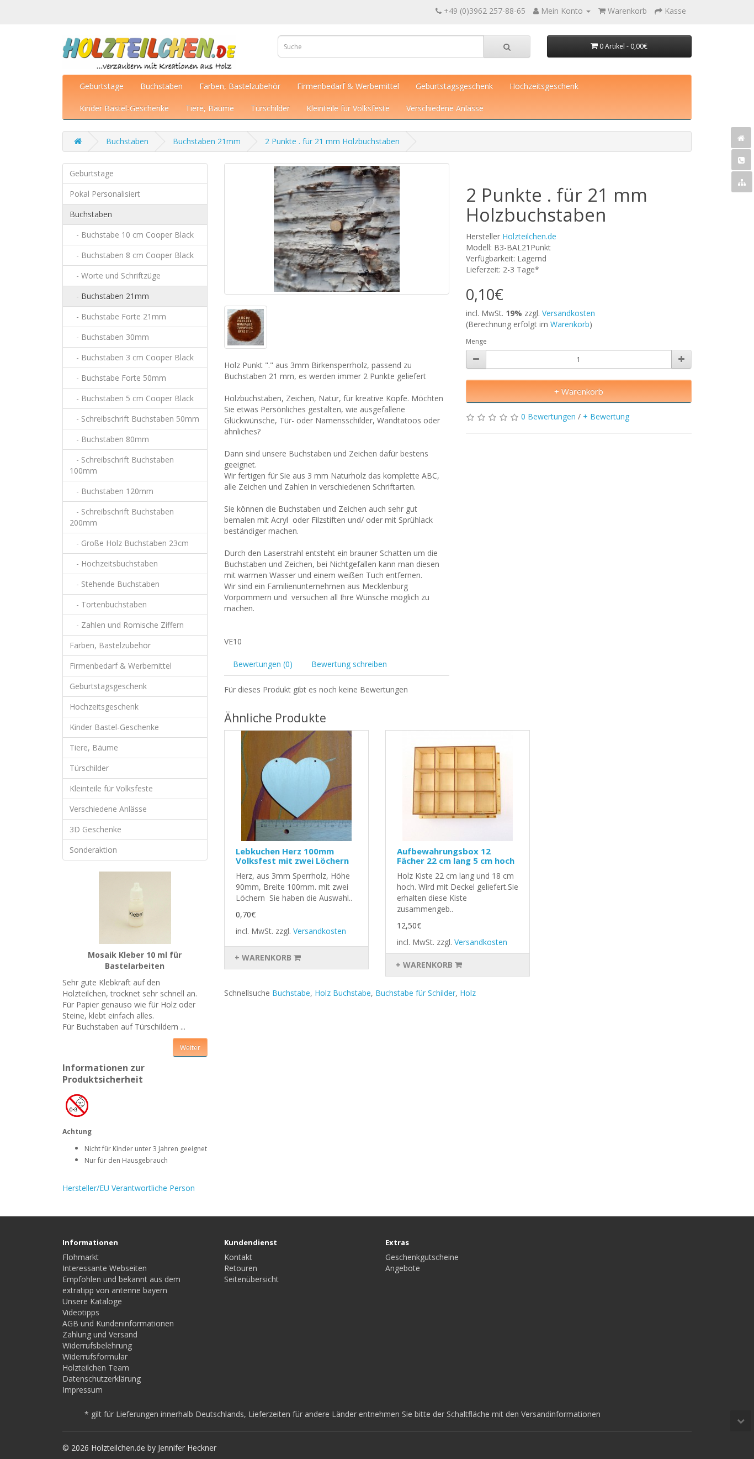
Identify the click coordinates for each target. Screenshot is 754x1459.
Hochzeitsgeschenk (543, 86)
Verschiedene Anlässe (445, 108)
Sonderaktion (93, 849)
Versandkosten (568, 313)
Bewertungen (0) (263, 664)
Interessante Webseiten (104, 1268)
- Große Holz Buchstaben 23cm (129, 543)
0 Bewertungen (548, 416)
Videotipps (80, 1312)
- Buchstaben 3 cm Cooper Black (132, 357)
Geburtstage (101, 86)
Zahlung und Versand (99, 1334)
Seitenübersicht (251, 1279)
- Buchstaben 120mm (111, 491)
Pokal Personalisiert (105, 193)
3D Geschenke (95, 829)
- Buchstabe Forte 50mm (118, 377)
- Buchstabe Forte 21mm (118, 316)
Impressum (82, 1389)
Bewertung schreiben (349, 664)
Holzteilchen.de (529, 236)
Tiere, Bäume (209, 108)
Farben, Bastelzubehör (239, 86)
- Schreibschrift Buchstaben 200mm (122, 517)
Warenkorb (570, 324)
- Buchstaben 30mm (109, 337)
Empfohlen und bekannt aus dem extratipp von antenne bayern (121, 1284)
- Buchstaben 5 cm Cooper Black (132, 398)
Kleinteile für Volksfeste (348, 108)
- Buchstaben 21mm (109, 296)
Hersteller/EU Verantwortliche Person (128, 1188)
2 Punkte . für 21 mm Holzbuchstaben (332, 141)
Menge (476, 341)
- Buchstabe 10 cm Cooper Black (132, 234)
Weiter (190, 1047)
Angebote (402, 1268)
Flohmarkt (80, 1257)
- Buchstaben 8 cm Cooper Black (132, 255)
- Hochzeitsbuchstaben (114, 563)
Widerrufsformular (95, 1356)
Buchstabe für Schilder (415, 993)
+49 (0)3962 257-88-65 (484, 11)
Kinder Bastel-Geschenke (124, 108)
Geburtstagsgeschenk (454, 86)
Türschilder (270, 108)
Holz (468, 993)
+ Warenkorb (578, 391)
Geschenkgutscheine (422, 1257)
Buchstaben (161, 86)
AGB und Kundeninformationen (118, 1323)
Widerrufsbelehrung (97, 1345)
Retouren (240, 1268)
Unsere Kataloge (92, 1301)
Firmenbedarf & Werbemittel (348, 86)
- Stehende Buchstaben (115, 584)
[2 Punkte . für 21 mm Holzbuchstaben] (337, 229)
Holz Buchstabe (343, 993)
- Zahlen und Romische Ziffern (127, 625)
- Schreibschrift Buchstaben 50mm (134, 418)
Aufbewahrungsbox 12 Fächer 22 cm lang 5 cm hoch (455, 856)
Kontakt (238, 1257)
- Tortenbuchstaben (108, 604)
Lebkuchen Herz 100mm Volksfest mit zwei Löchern (292, 856)
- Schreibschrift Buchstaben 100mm (122, 465)
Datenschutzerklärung (101, 1378)
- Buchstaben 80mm (109, 439)
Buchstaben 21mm (207, 141)
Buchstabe (291, 993)
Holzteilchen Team (95, 1367)
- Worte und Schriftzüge (115, 275)
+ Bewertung (606, 416)
